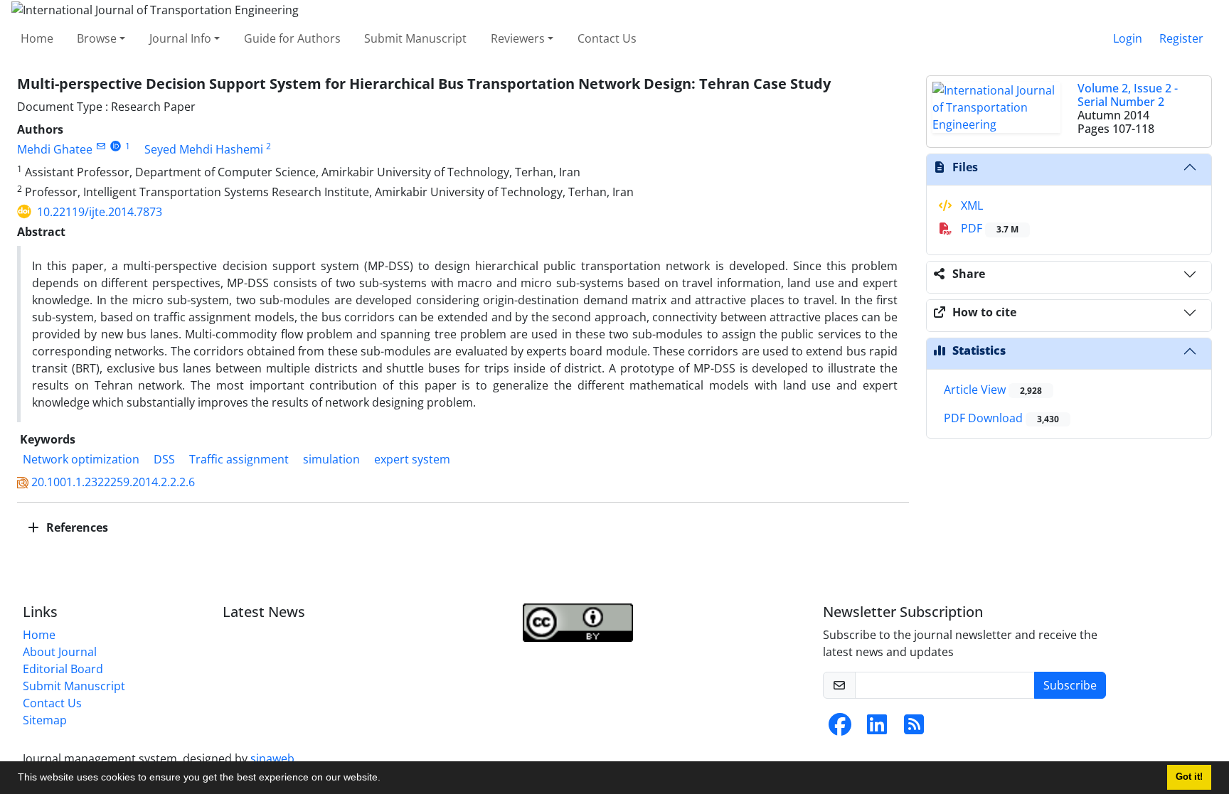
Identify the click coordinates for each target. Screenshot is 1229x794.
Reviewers (518, 38)
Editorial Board (63, 669)
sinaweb (272, 758)
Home (37, 38)
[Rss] (914, 728)
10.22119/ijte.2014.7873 (99, 212)
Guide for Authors (292, 38)
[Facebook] (840, 728)
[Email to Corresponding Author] (100, 146)
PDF (988, 228)
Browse (97, 38)
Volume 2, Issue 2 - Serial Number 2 (1128, 94)
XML (970, 205)
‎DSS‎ (164, 459)
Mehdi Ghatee (54, 149)
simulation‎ (331, 459)
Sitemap (45, 720)
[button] (385, 779)
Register (1181, 38)
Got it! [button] (1189, 777)
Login (1127, 38)
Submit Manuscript (415, 38)
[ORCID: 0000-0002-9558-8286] (115, 146)
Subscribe (1070, 685)
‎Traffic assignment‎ (239, 459)
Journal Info (180, 38)
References (75, 527)
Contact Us (607, 38)
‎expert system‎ (412, 459)
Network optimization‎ (81, 459)
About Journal (60, 652)
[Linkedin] (877, 728)
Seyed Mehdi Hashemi (203, 149)
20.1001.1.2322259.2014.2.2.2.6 (113, 482)
